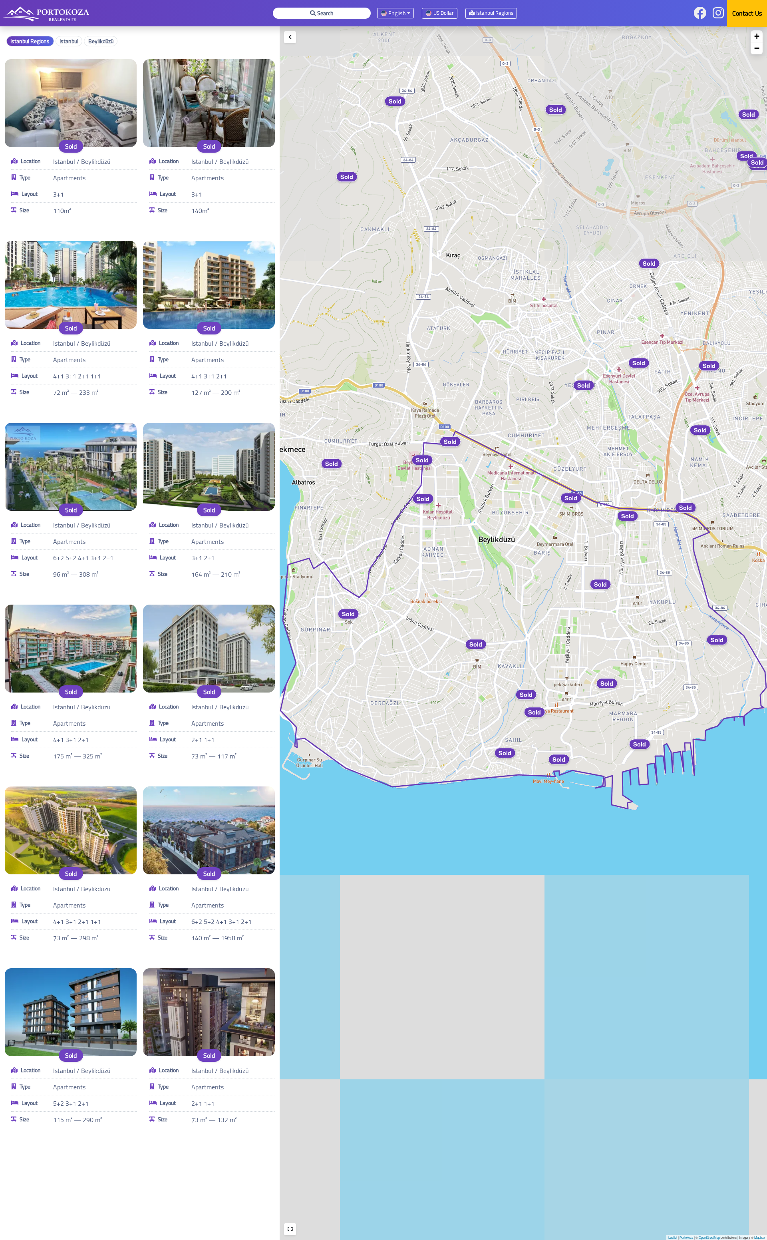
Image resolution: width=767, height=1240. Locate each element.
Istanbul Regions (30, 41)
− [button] (756, 48)
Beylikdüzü (100, 41)
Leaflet (672, 1237)
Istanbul (69, 41)
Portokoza (686, 1237)
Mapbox (759, 1237)
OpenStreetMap (709, 1237)
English (396, 13)
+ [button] (756, 36)
